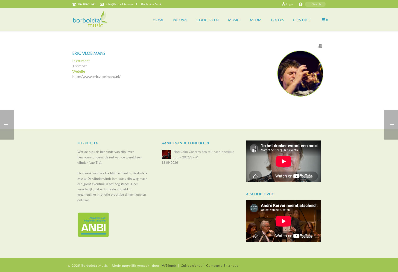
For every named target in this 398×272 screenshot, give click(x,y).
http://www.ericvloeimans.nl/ (96, 76)
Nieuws (180, 20)
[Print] (320, 45)
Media (256, 20)
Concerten (207, 20)
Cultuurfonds (191, 265)
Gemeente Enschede (222, 265)
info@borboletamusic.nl (121, 4)
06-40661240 (87, 4)
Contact (302, 20)
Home (158, 20)
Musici (234, 20)
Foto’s (277, 20)
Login (289, 4)
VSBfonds (169, 265)
